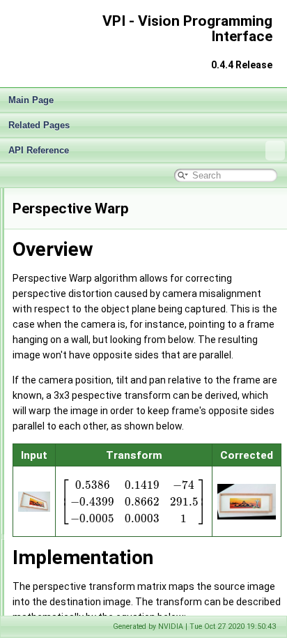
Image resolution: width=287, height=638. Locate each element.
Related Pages (39, 125)
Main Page (31, 100)
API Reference (38, 150)
